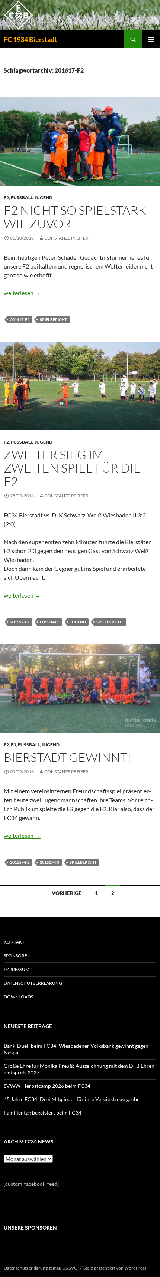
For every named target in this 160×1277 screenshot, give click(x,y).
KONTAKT (14, 942)
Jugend (43, 197)
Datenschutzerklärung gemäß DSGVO (41, 1268)
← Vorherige (63, 893)
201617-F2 (19, 319)
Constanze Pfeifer (66, 238)
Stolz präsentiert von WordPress (114, 1268)
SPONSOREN (17, 955)
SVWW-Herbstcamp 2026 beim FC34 (47, 1086)
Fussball (22, 197)
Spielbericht (53, 319)
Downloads (18, 997)
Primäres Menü (151, 39)
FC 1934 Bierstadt (30, 39)
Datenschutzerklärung (33, 983)
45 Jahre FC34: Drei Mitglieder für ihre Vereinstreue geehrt (72, 1099)
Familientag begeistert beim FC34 (42, 1112)
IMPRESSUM (16, 969)
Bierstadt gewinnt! (67, 757)
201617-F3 (49, 862)
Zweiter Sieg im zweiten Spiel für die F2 (72, 468)
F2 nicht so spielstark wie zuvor (75, 217)
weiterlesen (22, 292)
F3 (13, 744)
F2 (6, 197)
